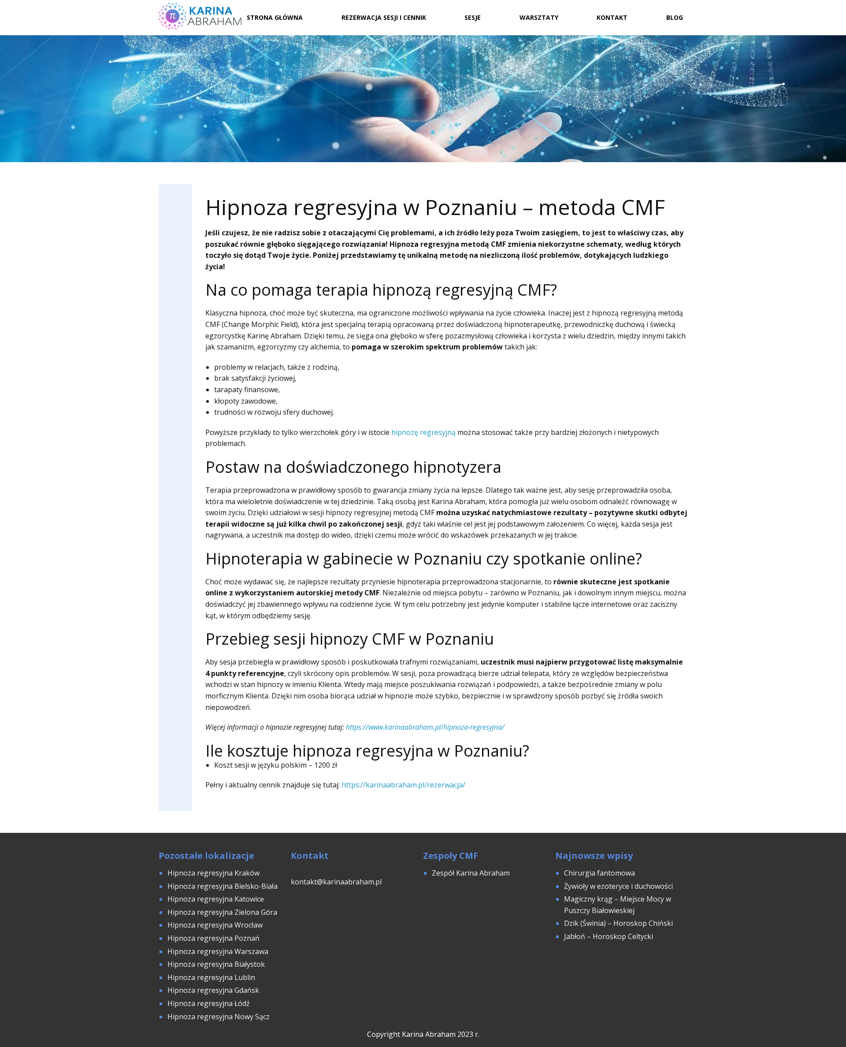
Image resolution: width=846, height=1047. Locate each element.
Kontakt (612, 17)
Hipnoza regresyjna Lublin (211, 977)
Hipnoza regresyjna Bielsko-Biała (222, 886)
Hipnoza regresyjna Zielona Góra (222, 912)
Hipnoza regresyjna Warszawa (217, 951)
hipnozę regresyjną (423, 432)
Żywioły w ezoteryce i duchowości (618, 886)
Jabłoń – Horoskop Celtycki (608, 936)
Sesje (472, 17)
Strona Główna (275, 17)
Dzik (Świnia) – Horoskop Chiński (618, 923)
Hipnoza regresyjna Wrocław (215, 925)
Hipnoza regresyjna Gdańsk (213, 990)
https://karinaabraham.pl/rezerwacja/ (403, 785)
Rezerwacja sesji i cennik (383, 17)
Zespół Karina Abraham (471, 873)
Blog (674, 17)
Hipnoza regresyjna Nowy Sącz (218, 1016)
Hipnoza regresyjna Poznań (213, 938)
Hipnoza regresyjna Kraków (213, 873)
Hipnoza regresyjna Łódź (208, 1003)
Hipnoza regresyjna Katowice (215, 899)
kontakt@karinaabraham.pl (336, 882)
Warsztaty (538, 17)
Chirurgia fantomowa (599, 873)
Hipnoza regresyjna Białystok (216, 964)
